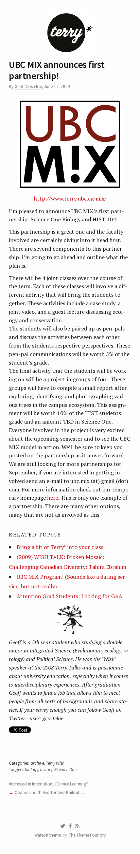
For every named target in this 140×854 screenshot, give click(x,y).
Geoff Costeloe (28, 86)
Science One (65, 769)
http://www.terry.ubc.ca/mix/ (70, 198)
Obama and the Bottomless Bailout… (49, 792)
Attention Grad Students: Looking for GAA (69, 596)
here (52, 497)
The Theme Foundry (87, 835)
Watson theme (47, 835)
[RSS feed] (77, 826)
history (46, 769)
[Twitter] (62, 826)
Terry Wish (55, 763)
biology (31, 769)
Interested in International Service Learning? (48, 784)
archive (37, 763)
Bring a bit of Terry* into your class (60, 547)
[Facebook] (70, 826)
